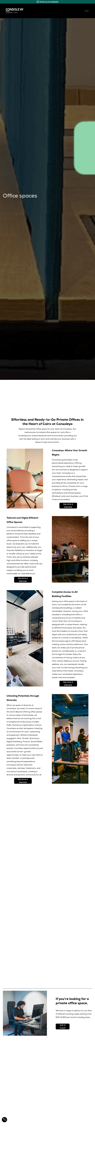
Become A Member (68, 505)
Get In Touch (63, 1026)
